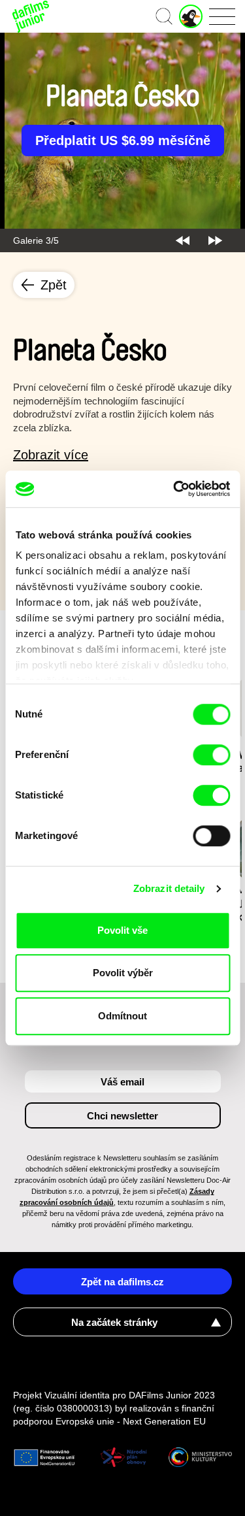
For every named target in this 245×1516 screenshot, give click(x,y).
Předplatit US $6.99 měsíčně (122, 140)
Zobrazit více (50, 455)
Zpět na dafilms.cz (122, 1281)
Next (215, 240)
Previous (182, 240)
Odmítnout (122, 1015)
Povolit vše (122, 930)
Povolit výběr (123, 972)
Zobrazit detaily (169, 888)
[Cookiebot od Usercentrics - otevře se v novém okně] (174, 488)
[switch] (211, 754)
